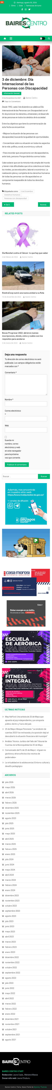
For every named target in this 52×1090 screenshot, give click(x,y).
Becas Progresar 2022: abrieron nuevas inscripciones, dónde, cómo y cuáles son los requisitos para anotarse (22, 336)
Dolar (21, 6)
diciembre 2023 (12, 895)
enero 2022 (10, 1014)
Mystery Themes (40, 1087)
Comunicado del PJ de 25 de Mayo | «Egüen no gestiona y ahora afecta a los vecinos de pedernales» (25, 753)
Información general (12, 93)
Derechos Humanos (12, 195)
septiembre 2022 (12, 973)
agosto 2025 (10, 818)
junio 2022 (9, 988)
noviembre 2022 (12, 962)
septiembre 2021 (12, 1034)
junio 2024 (9, 865)
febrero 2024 (11, 885)
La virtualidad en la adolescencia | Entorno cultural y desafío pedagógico (27, 764)
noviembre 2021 (12, 1024)
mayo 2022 (10, 993)
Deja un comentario (13, 101)
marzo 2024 (10, 880)
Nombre (9, 399)
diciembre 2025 (12, 808)
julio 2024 (9, 859)
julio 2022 (9, 983)
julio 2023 (9, 921)
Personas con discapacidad (15, 198)
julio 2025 (9, 823)
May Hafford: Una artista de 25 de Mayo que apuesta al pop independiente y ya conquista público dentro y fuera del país (24, 720)
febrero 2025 (11, 849)
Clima (13, 6)
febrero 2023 (11, 947)
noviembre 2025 (12, 813)
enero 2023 (10, 952)
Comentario (11, 372)
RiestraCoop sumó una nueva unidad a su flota (23, 293)
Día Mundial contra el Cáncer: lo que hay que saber (25, 253)
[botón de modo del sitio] (42, 38)
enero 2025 (10, 854)
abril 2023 (9, 937)
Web (7, 426)
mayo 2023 (10, 931)
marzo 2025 (10, 844)
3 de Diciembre (27, 191)
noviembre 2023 (12, 901)
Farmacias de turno (33, 6)
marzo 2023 (10, 942)
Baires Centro (31, 98)
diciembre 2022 (12, 957)
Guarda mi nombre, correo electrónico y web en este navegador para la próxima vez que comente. (13, 449)
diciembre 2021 (12, 1019)
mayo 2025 (10, 834)
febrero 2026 (11, 803)
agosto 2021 (10, 1040)
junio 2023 (9, 926)
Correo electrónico (13, 412)
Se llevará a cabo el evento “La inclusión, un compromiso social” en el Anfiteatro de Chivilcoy (10, 205)
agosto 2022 (10, 978)
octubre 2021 (11, 1029)
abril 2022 (9, 998)
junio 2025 (9, 828)
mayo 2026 (10, 787)
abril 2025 (9, 839)
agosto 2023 (10, 916)
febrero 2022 (11, 1009)
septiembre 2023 (12, 911)
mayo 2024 (10, 870)
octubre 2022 (11, 967)
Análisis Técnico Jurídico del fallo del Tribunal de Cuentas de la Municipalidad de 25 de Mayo (26, 743)
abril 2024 (9, 875)
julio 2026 (9, 782)
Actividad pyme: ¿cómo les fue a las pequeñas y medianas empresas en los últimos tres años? (45, 205)
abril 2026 (9, 792)
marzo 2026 (10, 798)
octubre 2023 (11, 906)
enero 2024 (10, 890)
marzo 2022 (10, 1004)
